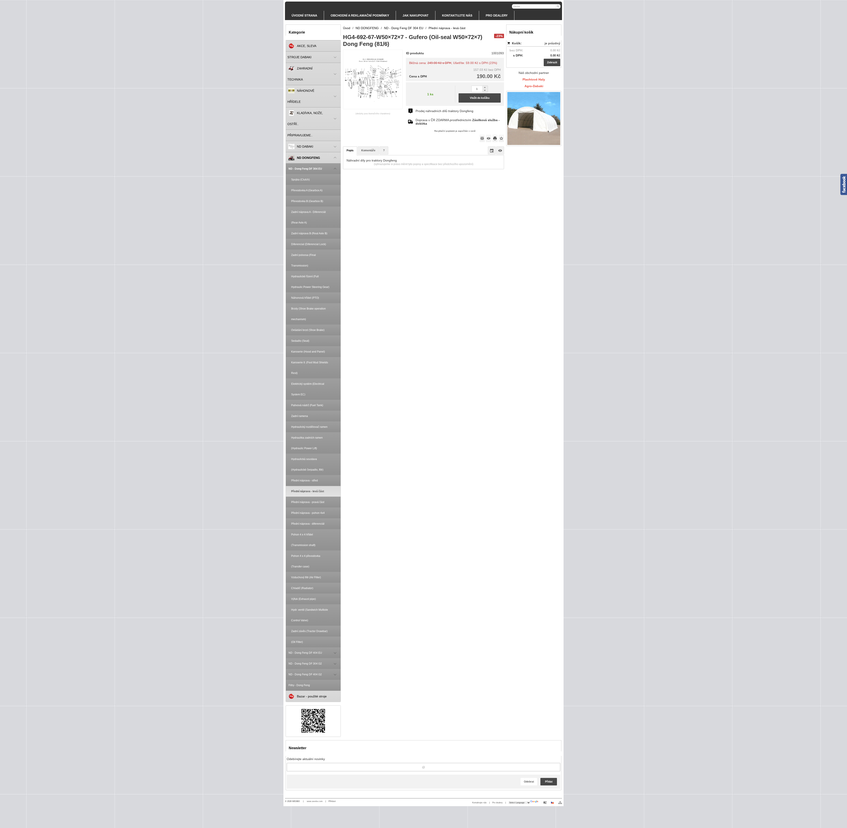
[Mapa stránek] (560, 802)
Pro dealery (497, 803)
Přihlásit (332, 801)
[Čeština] (552, 802)
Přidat (549, 781)
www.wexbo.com (315, 801)
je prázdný (552, 43)
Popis (350, 150)
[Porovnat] (482, 138)
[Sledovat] (488, 138)
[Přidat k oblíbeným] (501, 138)
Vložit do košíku (479, 98)
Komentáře (368, 150)
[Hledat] (557, 6)
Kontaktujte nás (479, 803)
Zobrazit (552, 62)
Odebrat (529, 781)
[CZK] (545, 802)
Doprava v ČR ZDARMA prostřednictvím (458, 121)
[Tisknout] (495, 138)
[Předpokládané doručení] (492, 150)
